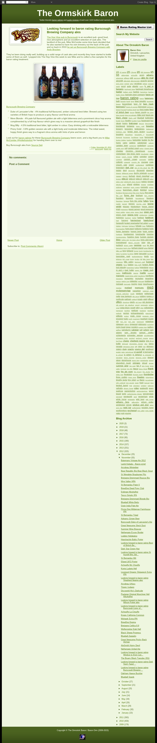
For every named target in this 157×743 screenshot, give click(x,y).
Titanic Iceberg (127, 587)
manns (135, 273)
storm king (136, 360)
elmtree (136, 184)
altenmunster (135, 81)
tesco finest (143, 369)
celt (125, 148)
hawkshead (148, 220)
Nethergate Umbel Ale (130, 649)
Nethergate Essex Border (132, 532)
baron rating (129, 98)
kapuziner (119, 248)
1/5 (117, 72)
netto (118, 296)
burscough (99, 149)
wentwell (119, 397)
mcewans (119, 278)
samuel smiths (146, 333)
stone (118, 360)
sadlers (150, 327)
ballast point (127, 92)
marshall (150, 273)
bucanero (126, 137)
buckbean (134, 137)
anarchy (143, 81)
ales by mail (147, 78)
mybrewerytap (123, 290)
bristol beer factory (136, 132)
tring (151, 383)
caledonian (142, 143)
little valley (128, 262)
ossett (132, 308)
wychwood (132, 410)
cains (125, 143)
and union (120, 84)
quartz (150, 319)
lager (136, 254)
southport (149, 349)
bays (132, 101)
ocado (140, 299)
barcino (150, 92)
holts (151, 229)
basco (142, 98)
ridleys (126, 324)
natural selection (122, 294)
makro (118, 273)
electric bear (121, 184)
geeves (131, 204)
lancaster (143, 254)
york (122, 413)
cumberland (140, 165)
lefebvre (119, 259)
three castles (121, 377)
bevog (132, 112)
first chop (136, 193)
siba (145, 344)
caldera (132, 143)
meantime (149, 278)
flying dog (129, 195)
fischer (142, 193)
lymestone (144, 267)
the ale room (127, 372)
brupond (119, 137)
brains (125, 123)
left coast (126, 259)
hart (117, 220)
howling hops (133, 237)
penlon (126, 313)
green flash (139, 212)
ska (144, 346)
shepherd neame (137, 341)
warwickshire (129, 391)
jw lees (150, 245)
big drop (150, 112)
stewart (150, 358)
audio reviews (73, 20)
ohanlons (126, 302)
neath (132, 294)
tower (137, 383)
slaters (119, 349)
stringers (136, 363)
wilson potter (147, 402)
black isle (149, 115)
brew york (140, 126)
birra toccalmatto (131, 115)
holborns (138, 229)
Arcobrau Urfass (128, 584)
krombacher (147, 251)
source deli (140, 349)
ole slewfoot (129, 305)
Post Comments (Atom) (32, 246)
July (124, 692)
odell (145, 299)
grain (118, 209)
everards (144, 187)
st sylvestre (147, 355)
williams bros (122, 402)
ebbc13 (132, 179)
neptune (139, 294)
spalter (118, 352)
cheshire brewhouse (135, 151)
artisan (145, 84)
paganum (119, 310)
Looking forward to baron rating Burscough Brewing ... (134, 668)
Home (59, 240)
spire (123, 352)
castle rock (120, 148)
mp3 (150, 287)
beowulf (124, 110)
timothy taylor (121, 380)
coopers (119, 159)
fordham (139, 195)
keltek (146, 248)
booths (128, 121)
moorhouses (148, 284)
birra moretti (120, 115)
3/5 (138, 72)
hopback (119, 234)
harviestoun (135, 220)
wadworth (144, 388)
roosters (134, 327)
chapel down (148, 148)
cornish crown (130, 159)
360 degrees (145, 72)
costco (150, 159)
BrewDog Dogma (128, 622)
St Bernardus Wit (128, 558)
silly (136, 346)
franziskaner (140, 198)
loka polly (138, 265)
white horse (121, 399)
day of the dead (141, 168)
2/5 (128, 72)
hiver (144, 226)
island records (134, 243)
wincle (129, 405)
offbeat (150, 299)
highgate (125, 226)
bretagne (130, 126)
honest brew (136, 231)
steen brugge (129, 358)
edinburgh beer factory (132, 182)
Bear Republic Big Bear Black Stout (137, 471)
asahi (118, 86)
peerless (150, 310)
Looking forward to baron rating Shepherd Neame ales (134, 579)
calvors (151, 143)
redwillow (149, 322)
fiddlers (150, 190)
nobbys (143, 296)
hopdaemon (129, 234)
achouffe (134, 75)
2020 (121, 423)
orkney (151, 305)
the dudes (146, 372)
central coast (133, 148)
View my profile (140, 59)
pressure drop (147, 316)
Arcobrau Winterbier (129, 467)
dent (125, 170)
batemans (149, 98)
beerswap (142, 107)
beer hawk (148, 104)
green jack (148, 212)
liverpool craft (140, 262)
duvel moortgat (142, 176)
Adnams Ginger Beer (130, 518)
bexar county (140, 112)
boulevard (145, 121)
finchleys (119, 193)
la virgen (131, 254)
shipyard (125, 344)
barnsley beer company (135, 95)
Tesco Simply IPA (129, 495)
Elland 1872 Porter (129, 562)
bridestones (139, 129)
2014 (121, 444)
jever (144, 245)
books (118, 121)
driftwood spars (127, 173)
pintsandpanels (137, 313)
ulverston (136, 385)
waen (151, 388)
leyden (137, 259)
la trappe (124, 254)
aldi (131, 78)
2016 (121, 437)
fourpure (129, 198)
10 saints (123, 72)
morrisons (139, 288)
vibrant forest (128, 388)
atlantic (135, 86)
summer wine (122, 366)
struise (151, 363)
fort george (148, 195)
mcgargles (128, 278)
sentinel (132, 338)
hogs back (129, 229)
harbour (140, 218)
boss (139, 121)
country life (135, 162)
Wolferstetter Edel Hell (131, 629)
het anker (144, 223)
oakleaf (134, 299)
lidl (141, 259)
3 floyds (133, 72)
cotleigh (119, 162)
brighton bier (121, 132)
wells (124, 394)
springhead (129, 352)
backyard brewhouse (144, 89)
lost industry (121, 267)
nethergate (148, 294)
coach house (127, 157)
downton (149, 170)
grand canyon (134, 209)
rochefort (150, 324)
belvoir (118, 110)
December (126, 454)
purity (130, 319)
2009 (121, 724)
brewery (119, 129)
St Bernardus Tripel (129, 515)
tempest (123, 369)
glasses (126, 207)
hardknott (149, 217)
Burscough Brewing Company (20, 106)
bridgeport (149, 129)
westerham (142, 397)
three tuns (132, 377)
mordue (118, 288)
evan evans (135, 187)
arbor (132, 84)
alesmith (119, 81)
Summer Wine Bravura (131, 529)
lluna (125, 265)
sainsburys (126, 330)
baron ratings (57, 20)
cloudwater (145, 154)
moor (140, 284)
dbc (149, 168)
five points (149, 193)
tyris (130, 385)
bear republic (140, 101)
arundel (150, 84)
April (124, 702)
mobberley (149, 281)
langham (150, 254)
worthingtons (121, 411)
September (127, 685)
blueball (140, 118)
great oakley (120, 212)
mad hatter (129, 270)
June (124, 695)
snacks (131, 349)
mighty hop (125, 281)
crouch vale (121, 165)
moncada (127, 284)
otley (138, 308)
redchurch (140, 322)
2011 (121, 717)
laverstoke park (123, 256)
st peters (128, 355)
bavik (128, 101)
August (125, 688)
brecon (141, 123)
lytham (151, 267)
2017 (121, 434)
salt (141, 330)
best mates (144, 110)
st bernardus (148, 352)
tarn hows (145, 366)
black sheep (121, 118)
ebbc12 (125, 179)
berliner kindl (131, 110)
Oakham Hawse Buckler (131, 673)
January (125, 713)
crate (151, 162)
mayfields (149, 276)
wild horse (149, 399)
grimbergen (143, 215)
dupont (125, 176)
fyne (151, 201)
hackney (128, 218)
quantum (144, 319)
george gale (141, 204)
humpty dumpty (146, 237)
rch (117, 322)
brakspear (133, 123)
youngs (128, 413)
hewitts (151, 223)
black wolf (132, 118)
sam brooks (130, 333)
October (125, 681)
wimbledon (120, 405)
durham (132, 176)
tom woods (130, 383)
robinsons (142, 324)
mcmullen (139, 278)
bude (141, 137)
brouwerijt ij (139, 134)
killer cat (119, 251)
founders (119, 198)
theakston (128, 374)
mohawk (119, 284)
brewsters (129, 129)
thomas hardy (138, 374)
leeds (146, 256)
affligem (126, 78)
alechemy (137, 78)
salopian (135, 330)
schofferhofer (148, 335)
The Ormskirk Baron (78, 13)
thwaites (140, 377)
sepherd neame (142, 338)
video (136, 388)
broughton (129, 134)
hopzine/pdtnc (121, 237)
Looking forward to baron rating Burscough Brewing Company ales (79, 30)
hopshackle (140, 234)
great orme (130, 212)
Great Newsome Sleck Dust (133, 525)
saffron (118, 330)
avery (141, 86)
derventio (131, 170)
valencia (150, 385)
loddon (131, 265)
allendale (127, 81)
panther (127, 310)
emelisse (150, 184)
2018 (121, 430)
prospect (119, 319)
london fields (147, 265)
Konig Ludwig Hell (129, 568)
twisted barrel (122, 385)
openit (137, 305)
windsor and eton (141, 405)
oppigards (144, 305)
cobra (135, 157)
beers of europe (132, 107)
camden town (122, 146)
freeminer (119, 201)
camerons (132, 146)
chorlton (150, 151)
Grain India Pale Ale (130, 506)
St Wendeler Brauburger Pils (133, 474)
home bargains (122, 231)
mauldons (141, 276)
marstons (120, 276)
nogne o (149, 296)
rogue (128, 327)
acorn (142, 75)
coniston (143, 157)
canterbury (141, 146)
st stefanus (137, 355)
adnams (149, 75)
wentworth (128, 397)
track (142, 383)
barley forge (120, 95)
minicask (141, 281)
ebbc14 (139, 179)
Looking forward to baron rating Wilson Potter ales (134, 601)
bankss (136, 92)
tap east (132, 366)
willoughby (135, 402)
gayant (124, 204)
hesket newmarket (132, 223)
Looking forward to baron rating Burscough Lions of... (134, 607)
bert (138, 110)
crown (131, 165)
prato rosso (135, 316)
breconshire (149, 123)
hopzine (150, 234)
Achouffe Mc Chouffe (130, 565)
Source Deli (36, 145)
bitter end (141, 115)
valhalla (119, 388)
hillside (139, 226)
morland (128, 288)
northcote (120, 299)
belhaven (150, 107)
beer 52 (137, 104)
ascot (123, 86)
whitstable (131, 399)
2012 (121, 451)
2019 (121, 427)
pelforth (118, 313)
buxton (144, 140)
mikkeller (133, 281)
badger (119, 92)
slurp (124, 349)
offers (119, 302)
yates (118, 413)
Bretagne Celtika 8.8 (130, 625)
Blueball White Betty (130, 502)
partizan (134, 310)
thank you (107, 149)
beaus (118, 104)
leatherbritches (137, 256)
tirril (138, 380)
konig (141, 251)
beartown (150, 101)
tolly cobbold (120, 383)
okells (132, 302)
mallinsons (127, 273)
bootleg (134, 121)
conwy (150, 157)
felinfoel (143, 190)
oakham (127, 299)
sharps (126, 341)
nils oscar (135, 296)
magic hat (138, 270)
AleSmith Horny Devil (130, 645)
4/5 (151, 72)
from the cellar (136, 201)
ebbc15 (146, 179)
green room (121, 215)
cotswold (127, 162)
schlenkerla (121, 335)
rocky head (120, 327)
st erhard (119, 355)
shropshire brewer (136, 344)
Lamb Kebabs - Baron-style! (133, 464)
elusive (143, 184)
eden (151, 179)
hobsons (149, 226)
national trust (148, 291)
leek (152, 256)
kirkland (130, 251)
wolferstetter (136, 408)
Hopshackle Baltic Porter (132, 539)
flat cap (119, 195)
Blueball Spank (127, 677)
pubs (126, 319)
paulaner (143, 310)
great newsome (147, 209)
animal (126, 84)
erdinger (119, 187)
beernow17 (121, 107)
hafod (134, 218)
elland (129, 184)
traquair (147, 383)
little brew (146, 259)
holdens (145, 229)
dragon (118, 173)
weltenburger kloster (134, 394)
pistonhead (149, 313)
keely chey (127, 248)
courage (144, 162)
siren (140, 346)
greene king (132, 215)
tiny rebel (132, 380)
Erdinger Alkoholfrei (129, 492)
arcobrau (138, 84)
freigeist (126, 201)
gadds (118, 204)
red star (131, 322)
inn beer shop (135, 240)
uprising (143, 385)
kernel (150, 248)
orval (117, 308)
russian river (142, 327)
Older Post (105, 240)
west (135, 397)
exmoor (118, 190)
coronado (142, 159)
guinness (120, 218)
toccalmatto (149, 380)
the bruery (138, 372)
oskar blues (125, 308)
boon (123, 121)
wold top (127, 407)
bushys (129, 140)
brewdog (149, 126)
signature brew (128, 346)
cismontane (121, 154)
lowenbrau (130, 267)
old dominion (147, 302)
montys (134, 284)
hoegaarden (120, 229)
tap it (138, 366)
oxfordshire (148, 308)
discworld (141, 170)
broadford (150, 132)
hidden (118, 226)
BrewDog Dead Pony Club (132, 488)
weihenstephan (142, 391)
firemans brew (127, 193)
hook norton (148, 231)
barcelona (143, 92)
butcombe (137, 140)
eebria (144, 182)
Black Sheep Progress (131, 633)
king (124, 251)
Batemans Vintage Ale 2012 (133, 460)
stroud (144, 363)
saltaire (146, 330)
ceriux (141, 148)
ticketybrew (149, 377)
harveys (124, 220)
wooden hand (147, 408)
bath (118, 101)
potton (126, 316)
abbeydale (125, 75)
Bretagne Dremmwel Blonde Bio (135, 499)
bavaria (123, 101)
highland (132, 226)
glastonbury (135, 207)
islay (143, 243)
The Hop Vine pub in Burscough (62, 37)
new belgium (126, 296)
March (125, 706)
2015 (121, 441)
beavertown (127, 104)
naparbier (137, 291)
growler (150, 215)
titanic (142, 380)
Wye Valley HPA (128, 481)
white (151, 397)
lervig (132, 259)
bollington (149, 118)
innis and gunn (147, 240)
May (124, 699)
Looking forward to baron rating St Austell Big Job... (136, 553)
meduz (118, 281)
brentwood (120, 126)
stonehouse (126, 360)
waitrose (119, 391)
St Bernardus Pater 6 (130, 485)
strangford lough (123, 363)
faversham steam (130, 190)
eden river (119, 182)
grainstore (124, 209)
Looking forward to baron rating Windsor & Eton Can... (134, 653)
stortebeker (144, 360)
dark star (129, 167)
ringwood (134, 324)
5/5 (117, 75)
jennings (138, 245)
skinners (149, 346)
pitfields (119, 316)
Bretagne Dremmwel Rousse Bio (135, 478)
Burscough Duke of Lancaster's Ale (136, 522)
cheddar (119, 151)
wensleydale (148, 394)
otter (142, 308)
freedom (150, 198)
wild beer (140, 399)
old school (120, 305)
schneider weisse (135, 335)
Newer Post (13, 240)
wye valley (141, 411)
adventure (119, 78)
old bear (139, 302)
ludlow (137, 267)
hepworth (120, 223)
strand (151, 360)
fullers (146, 201)
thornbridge (148, 374)
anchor (150, 81)
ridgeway (120, 324)
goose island (147, 207)
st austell (138, 352)
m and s (120, 270)
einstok (150, 182)
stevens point (141, 358)
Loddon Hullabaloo (129, 536)
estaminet (126, 187)
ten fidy (129, 369)
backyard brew (129, 89)
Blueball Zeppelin (128, 636)
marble (143, 273)
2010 (121, 721)
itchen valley (128, 245)
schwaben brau (122, 338)
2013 (121, 448)
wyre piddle (149, 411)
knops (136, 251)
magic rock (148, 270)
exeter (151, 187)
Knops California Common (132, 615)
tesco (135, 369)
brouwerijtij (149, 134)
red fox (123, 322)
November (126, 457)
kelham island (137, 248)
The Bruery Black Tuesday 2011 (135, 658)
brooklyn (119, 134)
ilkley (118, 240)
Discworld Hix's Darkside (132, 591)
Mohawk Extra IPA (129, 619)
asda (129, 86)
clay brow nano (133, 154)
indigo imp (125, 240)
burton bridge (121, 140)
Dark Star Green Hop (130, 549)
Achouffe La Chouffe (130, 612)
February (126, 709)
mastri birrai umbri (131, 276)
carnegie (150, 146)
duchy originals (140, 173)
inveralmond (121, 243)
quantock (136, 319)
